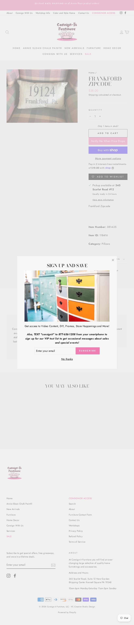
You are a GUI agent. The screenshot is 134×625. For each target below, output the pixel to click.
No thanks (67, 359)
